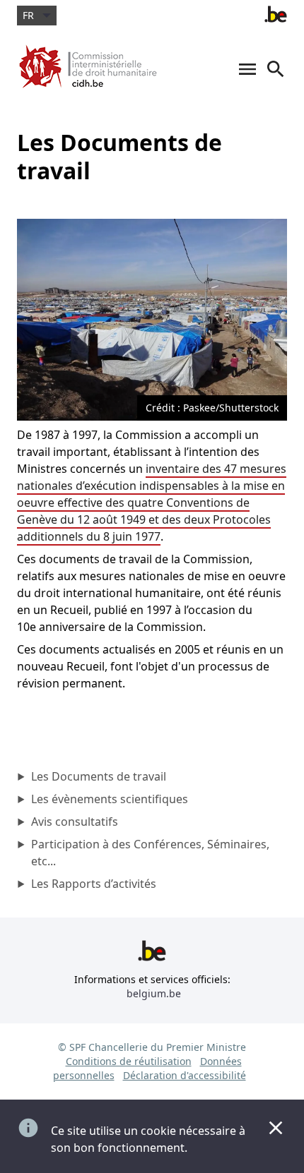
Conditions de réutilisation (129, 1061)
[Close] (275, 1128)
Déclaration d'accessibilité (184, 1075)
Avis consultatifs (74, 821)
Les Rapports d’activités (93, 883)
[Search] (275, 77)
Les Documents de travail (98, 776)
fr (28, 15)
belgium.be (154, 993)
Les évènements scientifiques (109, 799)
